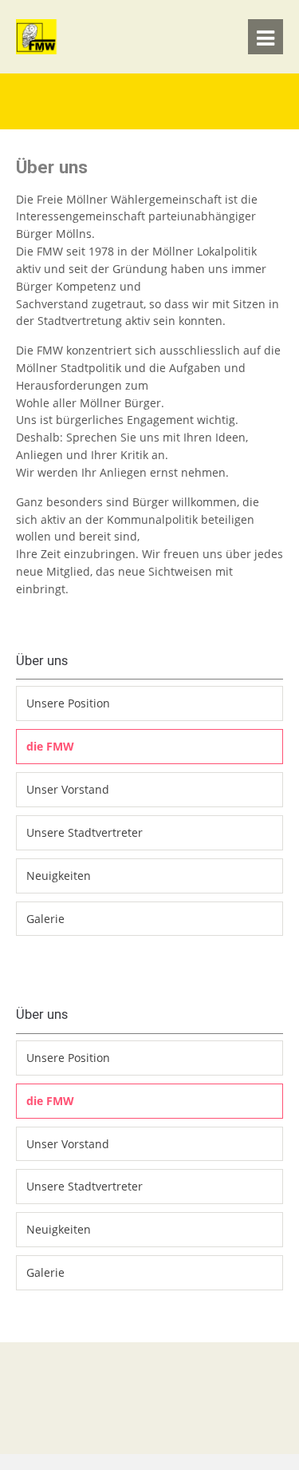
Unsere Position (68, 703)
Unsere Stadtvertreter (84, 832)
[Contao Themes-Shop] (64, 49)
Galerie (45, 918)
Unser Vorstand (67, 789)
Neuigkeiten (58, 875)
